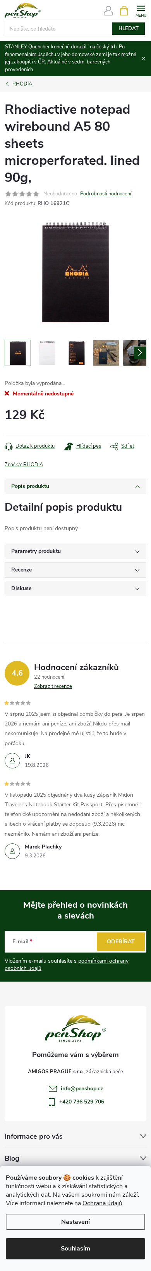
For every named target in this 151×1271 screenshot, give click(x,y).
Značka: (24, 464)
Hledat (128, 28)
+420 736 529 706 (81, 1101)
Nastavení (75, 1222)
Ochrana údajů (102, 1203)
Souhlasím (75, 1248)
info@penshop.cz (82, 1088)
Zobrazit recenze (53, 686)
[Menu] (140, 10)
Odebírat (121, 941)
